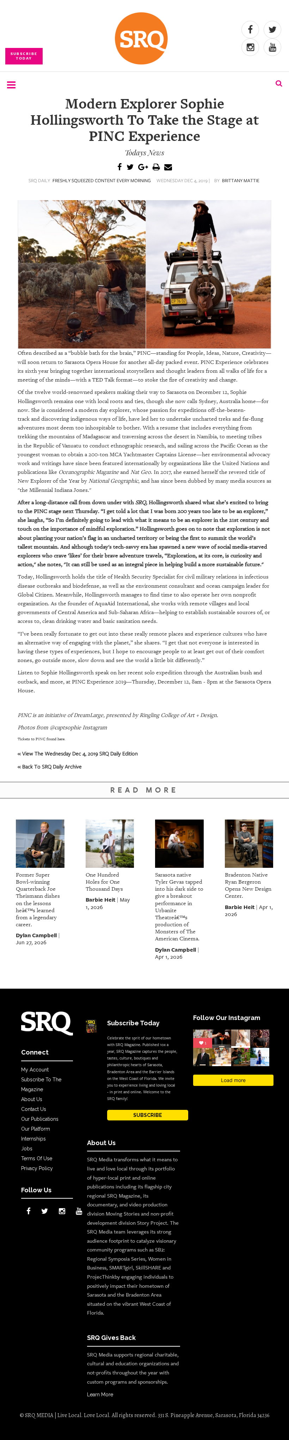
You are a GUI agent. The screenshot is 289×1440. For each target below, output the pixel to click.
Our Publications (40, 1119)
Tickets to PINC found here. (42, 739)
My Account (35, 1070)
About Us (31, 1099)
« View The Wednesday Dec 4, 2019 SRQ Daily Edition (78, 753)
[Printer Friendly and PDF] (156, 167)
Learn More (100, 1394)
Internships (33, 1139)
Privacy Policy (37, 1168)
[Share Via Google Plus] (143, 167)
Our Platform (35, 1129)
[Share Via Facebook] (119, 167)
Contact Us (33, 1109)
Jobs (26, 1148)
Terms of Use (36, 1158)
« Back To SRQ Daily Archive (50, 766)
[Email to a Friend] (168, 167)
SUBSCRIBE (147, 1115)
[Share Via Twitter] (130, 167)
